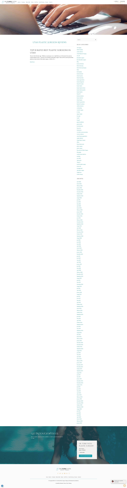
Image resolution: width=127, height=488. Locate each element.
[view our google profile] (119, 3)
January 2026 (79, 187)
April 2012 (79, 356)
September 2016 (80, 306)
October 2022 (79, 234)
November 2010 (80, 382)
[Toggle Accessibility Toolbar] (2, 486)
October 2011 (79, 368)
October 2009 (79, 405)
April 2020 (79, 270)
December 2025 (80, 189)
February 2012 (79, 360)
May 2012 (79, 354)
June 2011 (78, 374)
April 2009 (79, 417)
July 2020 (78, 266)
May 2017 (79, 300)
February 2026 (79, 185)
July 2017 (78, 296)
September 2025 (80, 196)
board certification (80, 63)
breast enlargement (80, 82)
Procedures (23, 2)
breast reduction (80, 98)
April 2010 (79, 393)
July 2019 (78, 280)
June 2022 (79, 242)
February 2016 (79, 310)
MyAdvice (77, 480)
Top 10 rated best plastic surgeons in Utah (50, 51)
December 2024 (80, 214)
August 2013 (79, 332)
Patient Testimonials (80, 144)
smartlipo (78, 156)
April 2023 (79, 228)
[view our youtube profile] (120, 3)
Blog (78, 61)
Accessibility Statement (59, 483)
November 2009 (80, 403)
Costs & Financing (41, 2)
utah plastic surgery (80, 170)
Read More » (32, 62)
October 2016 (79, 304)
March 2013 (79, 336)
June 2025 (79, 202)
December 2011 (80, 364)
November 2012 (80, 344)
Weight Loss (79, 172)
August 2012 (79, 350)
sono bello (79, 158)
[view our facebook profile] (115, 3)
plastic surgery (79, 148)
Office (78, 142)
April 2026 (79, 181)
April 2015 (79, 320)
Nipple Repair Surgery (81, 140)
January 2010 (79, 399)
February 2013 (79, 338)
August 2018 (79, 286)
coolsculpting (79, 108)
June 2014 (79, 326)
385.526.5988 (122, 1)
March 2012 (79, 358)
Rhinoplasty (79, 152)
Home (47, 477)
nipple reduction (80, 138)
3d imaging (79, 47)
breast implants (79, 92)
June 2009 (79, 413)
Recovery (46, 2)
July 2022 (78, 240)
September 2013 (80, 330)
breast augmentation (80, 80)
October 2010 (79, 385)
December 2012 (80, 342)
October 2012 (79, 346)
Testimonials (79, 160)
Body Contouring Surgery (81, 67)
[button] (85, 456)
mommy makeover (80, 134)
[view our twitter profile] (117, 3)
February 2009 (79, 421)
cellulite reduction (80, 106)
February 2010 (79, 397)
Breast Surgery (79, 100)
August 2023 (79, 226)
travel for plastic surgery (81, 164)
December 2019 (80, 274)
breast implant (79, 86)
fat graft (78, 120)
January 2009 (79, 423)
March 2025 (79, 208)
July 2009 (78, 411)
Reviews (32, 2)
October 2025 (79, 193)
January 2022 (79, 252)
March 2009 (79, 419)
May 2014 (79, 328)
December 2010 (80, 381)
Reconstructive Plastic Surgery (82, 150)
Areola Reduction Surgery (81, 53)
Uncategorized (79, 168)
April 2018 (79, 290)
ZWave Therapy (80, 174)
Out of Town (36, 2)
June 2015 (79, 316)
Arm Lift (78, 55)
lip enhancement (80, 126)
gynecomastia (79, 124)
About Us (19, 2)
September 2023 (80, 224)
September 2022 (80, 236)
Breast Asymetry (80, 76)
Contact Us (50, 2)
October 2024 (79, 216)
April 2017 (79, 302)
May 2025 (79, 204)
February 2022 (79, 250)
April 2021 (79, 262)
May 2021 (79, 260)
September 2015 (80, 314)
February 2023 (79, 230)
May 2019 (79, 282)
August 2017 (79, 294)
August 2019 (79, 278)
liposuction (79, 128)
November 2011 (80, 366)
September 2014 (80, 324)
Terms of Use (66, 483)
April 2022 (79, 246)
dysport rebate (79, 114)
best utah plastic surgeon (81, 59)
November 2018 (80, 284)
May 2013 (79, 334)
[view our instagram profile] (124, 3)
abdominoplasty (80, 49)
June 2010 (79, 389)
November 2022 (80, 232)
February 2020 (79, 272)
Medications (79, 130)
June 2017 (79, 298)
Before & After (28, 2)
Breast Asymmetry (80, 77)
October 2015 (79, 312)
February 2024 (79, 220)
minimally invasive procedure (82, 132)
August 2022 (79, 238)
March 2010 (79, 395)
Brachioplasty (79, 71)
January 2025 (79, 212)
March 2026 (79, 183)
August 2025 (79, 197)
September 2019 (80, 276)
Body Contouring (80, 65)
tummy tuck (79, 166)
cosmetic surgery (80, 110)
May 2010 (79, 391)
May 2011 (79, 376)
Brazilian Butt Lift (80, 73)
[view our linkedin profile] (122, 3)
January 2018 (79, 292)
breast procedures (80, 96)
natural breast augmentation (82, 136)
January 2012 (79, 362)
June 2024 (79, 218)
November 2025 (80, 191)
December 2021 (80, 254)
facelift (78, 118)
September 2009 (80, 407)
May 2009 (79, 415)
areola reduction (80, 51)
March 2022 (79, 248)
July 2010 (78, 387)
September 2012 (80, 348)
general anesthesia (80, 122)
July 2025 (78, 200)
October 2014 (79, 322)
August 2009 (79, 409)
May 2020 (79, 268)
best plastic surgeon (80, 57)
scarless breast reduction (81, 154)
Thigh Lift (78, 162)
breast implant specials (81, 90)
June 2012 (79, 352)
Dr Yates (78, 112)
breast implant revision (81, 88)
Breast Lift (78, 94)
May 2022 (79, 244)
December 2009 (80, 401)
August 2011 (79, 372)
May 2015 (79, 318)
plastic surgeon (79, 146)
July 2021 (78, 256)
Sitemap (70, 483)
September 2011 (80, 370)
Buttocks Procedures (80, 104)
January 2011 (79, 378)
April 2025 (79, 206)
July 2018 (78, 288)
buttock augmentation (81, 102)
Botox (78, 69)
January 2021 (79, 264)
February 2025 (79, 210)
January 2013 (79, 340)
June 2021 (79, 258)
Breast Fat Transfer (80, 84)
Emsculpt (78, 116)
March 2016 (79, 308)
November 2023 (80, 222)
